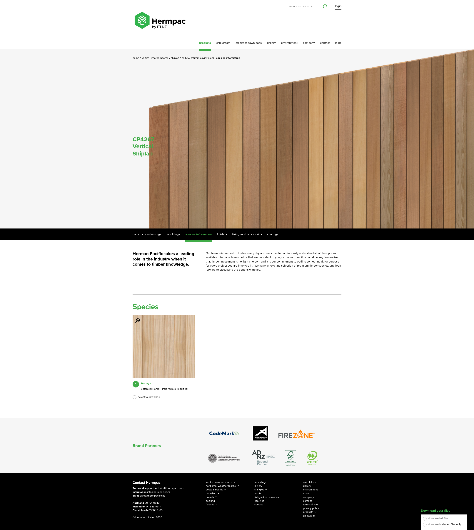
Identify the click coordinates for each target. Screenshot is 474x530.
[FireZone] (297, 433)
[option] (237, 139)
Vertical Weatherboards (155, 58)
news (306, 493)
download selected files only (444, 524)
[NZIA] (224, 458)
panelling (211, 493)
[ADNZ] (263, 458)
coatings (259, 500)
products (205, 43)
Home (136, 58)
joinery (258, 485)
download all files (438, 518)
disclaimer (309, 515)
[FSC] (290, 458)
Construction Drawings (147, 234)
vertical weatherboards (219, 482)
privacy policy (311, 508)
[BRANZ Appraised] (260, 433)
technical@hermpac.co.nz (169, 488)
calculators (223, 43)
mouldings (260, 482)
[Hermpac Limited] (160, 18)
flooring (210, 504)
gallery (271, 43)
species (258, 504)
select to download (149, 397)
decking (210, 500)
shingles (259, 489)
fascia (257, 493)
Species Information (198, 234)
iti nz (338, 43)
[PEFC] (312, 458)
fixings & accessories (266, 497)
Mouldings (173, 234)
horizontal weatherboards (221, 485)
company (309, 43)
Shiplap (175, 58)
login (338, 6)
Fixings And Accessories (247, 234)
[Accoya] (135, 318)
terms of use (310, 504)
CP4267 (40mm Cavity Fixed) (198, 58)
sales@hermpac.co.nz (152, 495)
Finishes (222, 234)
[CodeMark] (224, 433)
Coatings (272, 234)
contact (325, 43)
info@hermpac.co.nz (159, 492)
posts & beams (214, 489)
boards (210, 497)
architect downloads (249, 43)
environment (289, 43)
